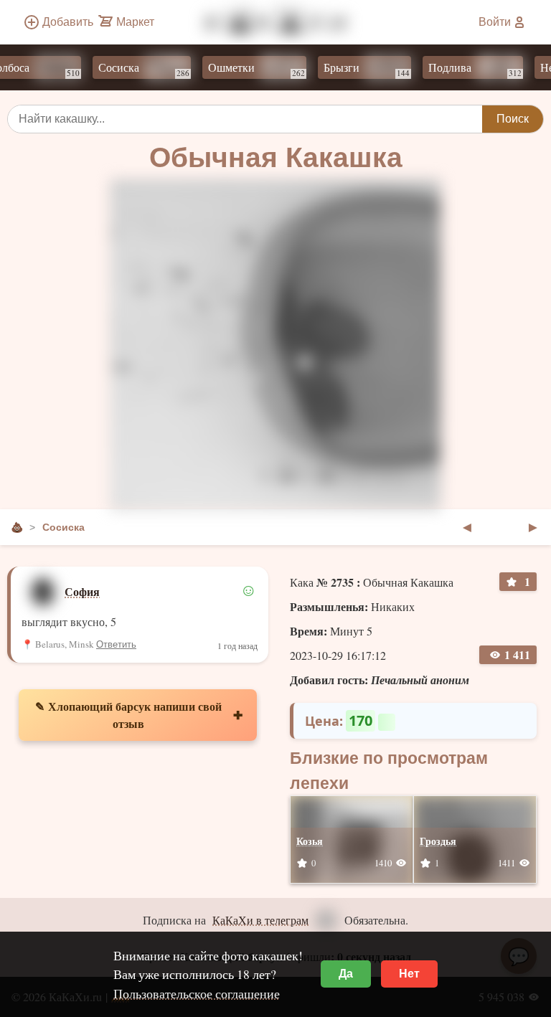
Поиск (512, 119)
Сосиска (133, 69)
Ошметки (246, 69)
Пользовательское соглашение (196, 993)
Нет (409, 974)
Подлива (465, 69)
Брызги (357, 69)
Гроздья (438, 840)
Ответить (116, 644)
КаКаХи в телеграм (260, 919)
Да (346, 974)
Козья (309, 840)
